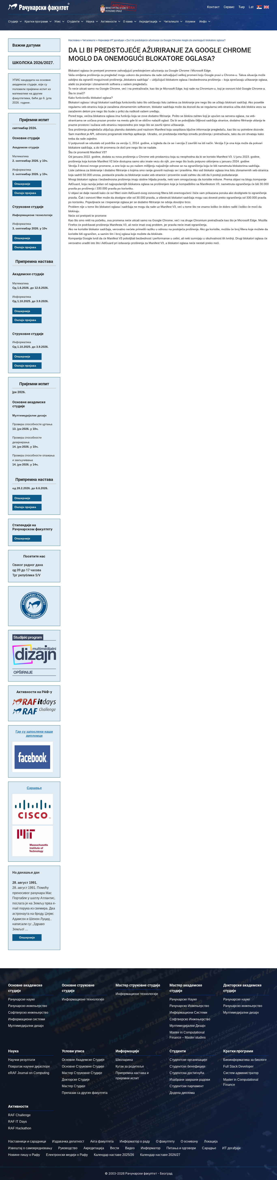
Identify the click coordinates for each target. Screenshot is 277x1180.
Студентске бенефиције (187, 1066)
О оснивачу (189, 1141)
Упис (57, 21)
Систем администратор (241, 1073)
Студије (13, 21)
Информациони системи (26, 1019)
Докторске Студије (76, 1079)
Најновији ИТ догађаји (111, 40)
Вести (114, 1148)
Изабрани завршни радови (190, 1079)
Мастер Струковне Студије (82, 1073)
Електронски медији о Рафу (67, 1154)
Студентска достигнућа (187, 1073)
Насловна (74, 40)
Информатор (150, 1148)
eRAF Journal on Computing (28, 1073)
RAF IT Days (17, 1121)
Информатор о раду (135, 1141)
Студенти (73, 21)
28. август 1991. (24, 882)
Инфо (203, 21)
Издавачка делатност (68, 1141)
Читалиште (171, 21)
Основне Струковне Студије (83, 1066)
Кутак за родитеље (130, 1066)
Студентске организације (188, 1059)
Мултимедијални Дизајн (187, 1025)
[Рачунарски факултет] (39, 7)
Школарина (124, 1059)
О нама (128, 21)
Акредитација (148, 21)
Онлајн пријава (25, 193)
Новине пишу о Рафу (24, 1154)
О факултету (165, 1141)
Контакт (213, 7)
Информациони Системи (188, 1012)
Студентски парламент (187, 1086)
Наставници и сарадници (27, 1141)
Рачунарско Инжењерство (189, 1006)
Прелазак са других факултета (84, 1092)
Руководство (67, 1148)
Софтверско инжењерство (28, 1012)
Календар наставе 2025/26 (114, 1154)
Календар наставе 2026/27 (160, 1154)
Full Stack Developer (238, 1066)
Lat (251, 7)
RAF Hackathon (19, 1128)
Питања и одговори (181, 1148)
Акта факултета (102, 1141)
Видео (130, 1148)
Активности (109, 21)
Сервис (229, 7)
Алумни (190, 21)
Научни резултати (21, 1059)
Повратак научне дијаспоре (29, 1066)
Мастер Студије (73, 1086)
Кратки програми (36, 21)
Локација (211, 1141)
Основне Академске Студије (83, 1059)
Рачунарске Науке (183, 999)
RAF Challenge (19, 1115)
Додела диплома (182, 1092)
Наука (90, 21)
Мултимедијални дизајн (26, 1025)
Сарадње (34, 788)
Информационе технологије (83, 999)
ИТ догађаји (231, 1148)
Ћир (241, 7)
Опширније (22, 183)
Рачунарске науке (21, 999)
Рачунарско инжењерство (27, 1006)
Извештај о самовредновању (30, 1148)
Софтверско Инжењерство (190, 1019)
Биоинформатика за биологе (245, 1059)
